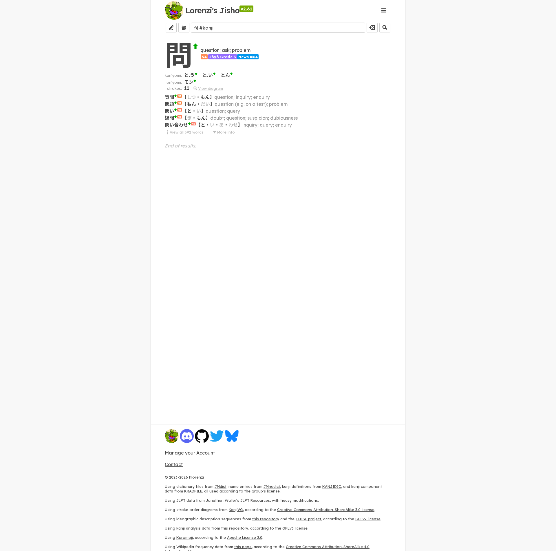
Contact (174, 464)
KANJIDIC (331, 486)
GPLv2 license (368, 519)
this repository (265, 519)
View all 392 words (187, 132)
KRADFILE (193, 491)
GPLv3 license (295, 528)
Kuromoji (184, 537)
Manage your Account (190, 453)
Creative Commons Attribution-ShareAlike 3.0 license (325, 509)
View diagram (210, 88)
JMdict (220, 486)
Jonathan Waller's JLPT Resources (238, 500)
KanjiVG (236, 509)
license (273, 491)
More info (226, 132)
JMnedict (272, 486)
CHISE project (308, 519)
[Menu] (384, 10)
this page (243, 546)
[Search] (385, 28)
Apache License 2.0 (244, 537)
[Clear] (372, 28)
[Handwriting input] (171, 28)
